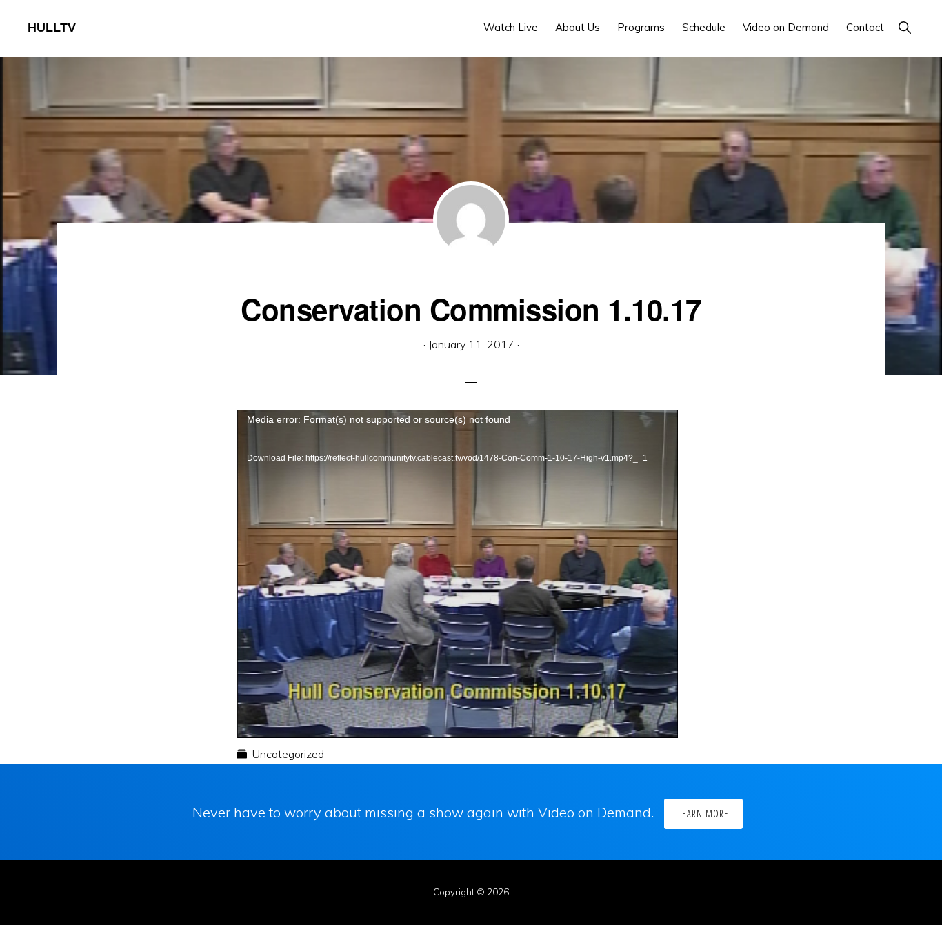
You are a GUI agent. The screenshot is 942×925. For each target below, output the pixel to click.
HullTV (52, 27)
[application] (457, 534)
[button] (904, 27)
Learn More (703, 813)
